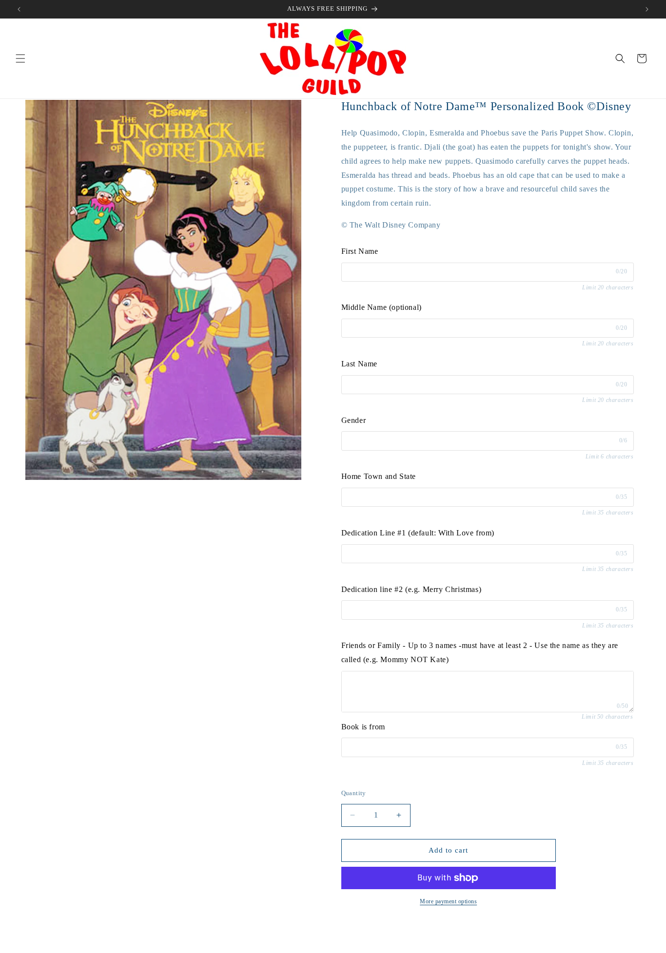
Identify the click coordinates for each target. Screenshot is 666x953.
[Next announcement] (647, 9)
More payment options (448, 901)
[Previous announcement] (19, 9)
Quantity (353, 793)
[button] (20, 58)
